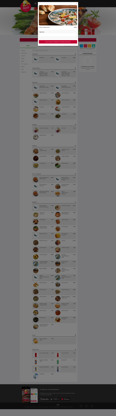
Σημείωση (41, 32)
